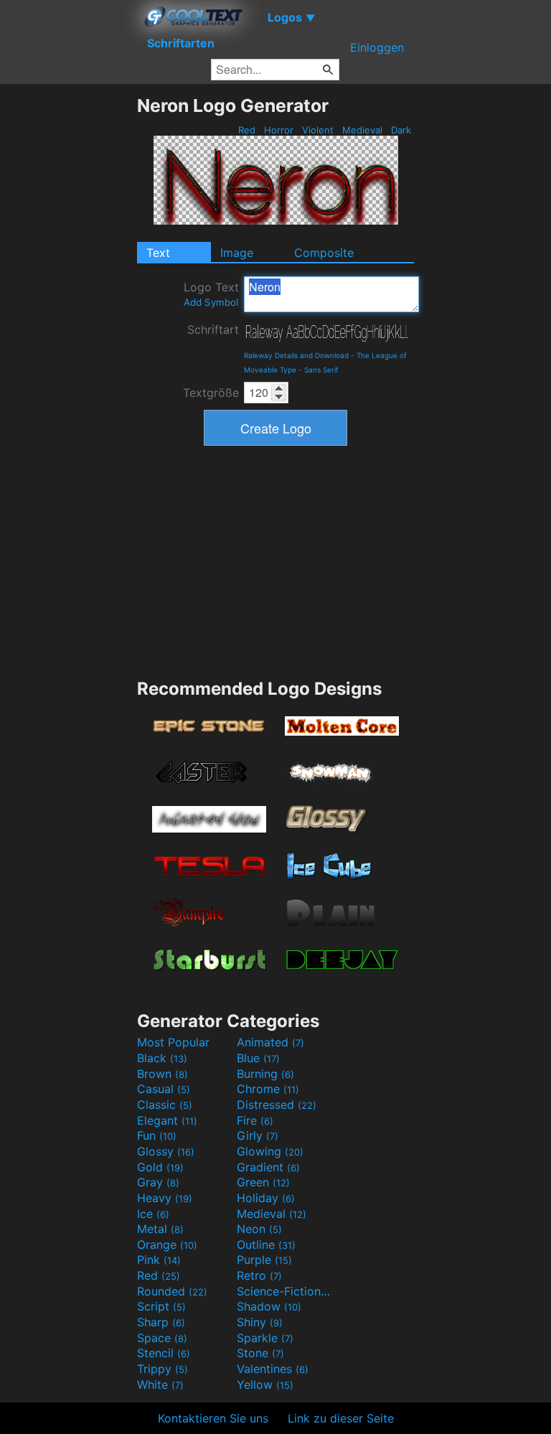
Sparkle (265, 1338)
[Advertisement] (68, 310)
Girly (257, 1135)
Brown (162, 1074)
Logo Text (211, 294)
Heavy (164, 1198)
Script (161, 1306)
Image (236, 252)
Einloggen (377, 47)
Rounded (172, 1291)
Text (158, 252)
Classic (164, 1104)
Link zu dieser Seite (341, 1418)
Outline (266, 1244)
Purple (264, 1259)
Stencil (163, 1353)
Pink (159, 1259)
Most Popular (173, 1042)
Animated (270, 1042)
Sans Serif (321, 369)
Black (162, 1058)
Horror (278, 130)
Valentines (273, 1369)
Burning (265, 1074)
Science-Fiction (285, 1291)
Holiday (266, 1198)
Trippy (162, 1369)
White (160, 1384)
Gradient (268, 1167)
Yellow (265, 1384)
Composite (324, 252)
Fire (255, 1120)
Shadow (269, 1306)
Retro (259, 1275)
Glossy (165, 1151)
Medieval (362, 130)
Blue (258, 1058)
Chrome (268, 1089)
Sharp (161, 1322)
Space (162, 1338)
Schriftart (213, 329)
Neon (259, 1229)
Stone (260, 1353)
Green (263, 1182)
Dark (401, 130)
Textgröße (211, 392)
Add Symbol (211, 302)
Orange (167, 1244)
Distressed (276, 1104)
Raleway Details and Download (296, 355)
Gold (160, 1167)
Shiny (260, 1322)
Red (246, 130)
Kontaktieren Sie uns (213, 1418)
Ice (153, 1213)
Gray (158, 1182)
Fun (156, 1135)
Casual (163, 1089)
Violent (317, 130)
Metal (160, 1229)
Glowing (270, 1151)
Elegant (167, 1120)
